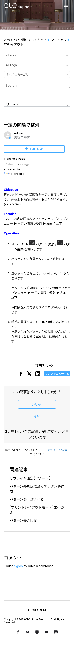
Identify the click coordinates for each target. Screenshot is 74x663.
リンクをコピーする (57, 374)
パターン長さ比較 (23, 520)
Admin (18, 133)
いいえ (37, 404)
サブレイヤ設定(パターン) (30, 478)
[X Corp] (29, 375)
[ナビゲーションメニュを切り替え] (63, 6)
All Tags (11, 55)
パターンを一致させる (27, 499)
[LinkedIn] (37, 375)
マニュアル (58, 40)
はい (37, 415)
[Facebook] (20, 375)
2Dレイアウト (13, 44)
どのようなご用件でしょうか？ (25, 40)
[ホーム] (18, 6)
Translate (17, 174)
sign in (18, 566)
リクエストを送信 (55, 450)
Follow (36, 149)
